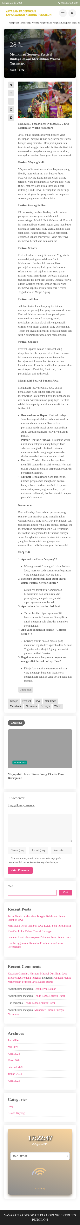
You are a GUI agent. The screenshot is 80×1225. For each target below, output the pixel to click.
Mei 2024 (13, 1046)
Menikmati (51, 701)
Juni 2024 (13, 1040)
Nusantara (31, 706)
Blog (21, 69)
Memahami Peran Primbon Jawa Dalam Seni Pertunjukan (39, 925)
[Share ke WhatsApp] (11, 109)
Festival (26, 701)
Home (13, 69)
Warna (57, 706)
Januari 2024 (15, 1073)
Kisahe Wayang (16, 1113)
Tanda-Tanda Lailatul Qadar (49, 995)
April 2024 (14, 1053)
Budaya (14, 701)
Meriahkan (16, 706)
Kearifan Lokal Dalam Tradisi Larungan (30, 931)
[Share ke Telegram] (11, 117)
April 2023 (14, 1080)
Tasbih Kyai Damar (45, 988)
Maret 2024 (14, 1060)
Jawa (37, 701)
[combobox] (40, 1156)
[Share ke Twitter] (11, 101)
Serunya (45, 706)
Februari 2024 (15, 1067)
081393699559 (69, 2)
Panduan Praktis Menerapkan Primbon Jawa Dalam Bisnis (39, 937)
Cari (10, 886)
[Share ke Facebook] (11, 93)
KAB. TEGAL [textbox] (20, 1156)
